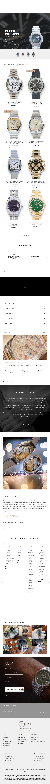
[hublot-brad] (14, 256)
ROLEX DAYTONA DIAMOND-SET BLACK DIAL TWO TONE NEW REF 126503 (36, 182)
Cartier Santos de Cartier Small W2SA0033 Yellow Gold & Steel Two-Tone (14, 142)
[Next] (46, 258)
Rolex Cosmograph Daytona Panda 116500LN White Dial (13, 101)
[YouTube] (20, 730)
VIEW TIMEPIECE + (13, 20)
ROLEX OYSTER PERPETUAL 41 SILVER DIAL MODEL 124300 (36, 142)
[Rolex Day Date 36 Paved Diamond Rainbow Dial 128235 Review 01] (25, 347)
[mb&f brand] (36, 256)
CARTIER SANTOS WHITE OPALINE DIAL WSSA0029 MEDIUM (14, 182)
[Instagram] (26, 730)
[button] (1, 582)
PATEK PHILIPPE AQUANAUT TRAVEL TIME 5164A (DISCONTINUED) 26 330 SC (36, 102)
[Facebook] (23, 730)
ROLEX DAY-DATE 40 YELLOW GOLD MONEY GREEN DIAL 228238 (36, 222)
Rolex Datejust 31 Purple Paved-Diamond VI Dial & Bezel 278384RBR (14, 223)
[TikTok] (29, 730)
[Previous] (3, 258)
